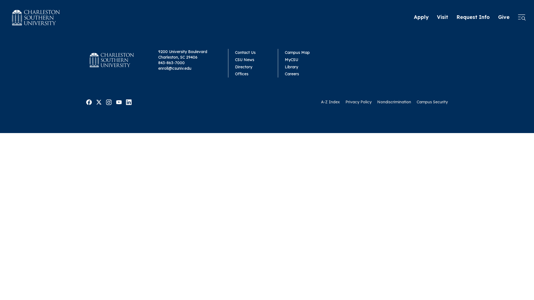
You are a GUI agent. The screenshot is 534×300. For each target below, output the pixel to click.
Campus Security (432, 101)
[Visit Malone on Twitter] (99, 101)
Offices (241, 73)
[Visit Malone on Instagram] (109, 101)
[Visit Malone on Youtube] (119, 101)
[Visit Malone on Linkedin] (129, 101)
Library (291, 66)
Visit (442, 17)
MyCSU (291, 59)
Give (504, 17)
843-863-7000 (171, 62)
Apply (421, 17)
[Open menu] (522, 17)
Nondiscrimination (394, 101)
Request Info (473, 17)
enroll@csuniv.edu (174, 68)
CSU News (244, 59)
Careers (292, 73)
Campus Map (297, 52)
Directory (243, 66)
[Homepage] (36, 17)
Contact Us (245, 52)
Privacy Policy (358, 101)
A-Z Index (330, 101)
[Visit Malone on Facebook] (89, 101)
